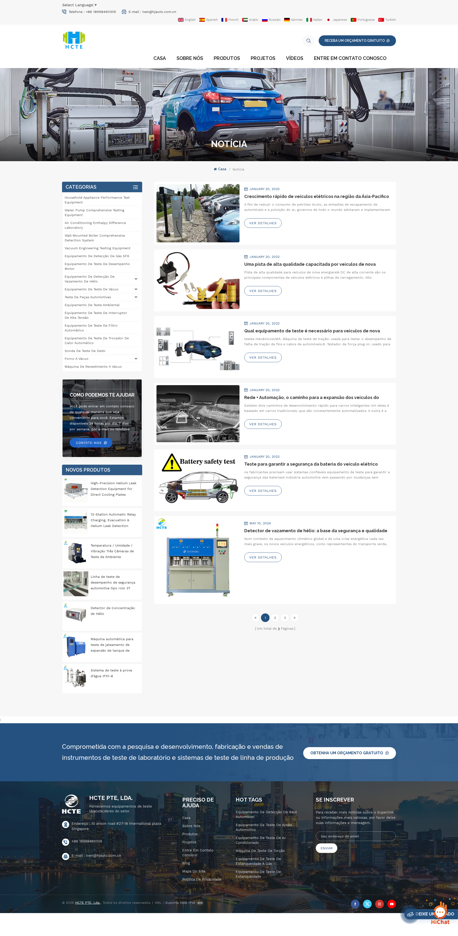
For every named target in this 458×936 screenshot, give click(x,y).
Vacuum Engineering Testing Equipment (97, 248)
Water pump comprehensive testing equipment (94, 212)
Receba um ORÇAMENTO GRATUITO (355, 41)
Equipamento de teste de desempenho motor (97, 266)
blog (186, 863)
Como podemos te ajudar (102, 395)
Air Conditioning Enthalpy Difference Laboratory (95, 225)
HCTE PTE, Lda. (111, 798)
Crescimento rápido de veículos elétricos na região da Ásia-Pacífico (316, 196)
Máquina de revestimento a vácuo (93, 366)
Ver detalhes (263, 223)
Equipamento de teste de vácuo (92, 289)
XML (158, 902)
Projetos (263, 58)
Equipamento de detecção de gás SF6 (97, 256)
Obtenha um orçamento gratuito (346, 753)
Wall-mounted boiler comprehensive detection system (95, 238)
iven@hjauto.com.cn (159, 12)
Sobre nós (190, 58)
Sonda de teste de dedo (85, 351)
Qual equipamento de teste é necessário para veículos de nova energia (312, 331)
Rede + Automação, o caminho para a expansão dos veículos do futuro (311, 397)
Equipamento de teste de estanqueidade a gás (258, 861)
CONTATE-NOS (89, 443)
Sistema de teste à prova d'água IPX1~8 (111, 673)
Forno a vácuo (76, 359)
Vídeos (294, 58)
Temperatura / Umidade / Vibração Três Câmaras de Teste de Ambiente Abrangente (112, 551)
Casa (159, 58)
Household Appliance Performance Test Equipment (97, 200)
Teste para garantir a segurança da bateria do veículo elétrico (311, 464)
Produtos (227, 58)
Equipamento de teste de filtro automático (91, 328)
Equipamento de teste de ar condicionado (261, 840)
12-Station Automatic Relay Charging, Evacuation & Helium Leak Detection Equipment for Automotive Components (113, 520)
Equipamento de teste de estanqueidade (258, 874)
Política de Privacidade (202, 879)
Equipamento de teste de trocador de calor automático (97, 340)
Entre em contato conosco (350, 58)
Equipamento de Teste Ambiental (92, 305)
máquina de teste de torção (260, 851)
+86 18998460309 (101, 12)
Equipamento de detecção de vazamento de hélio (89, 279)
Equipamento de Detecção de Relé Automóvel (266, 814)
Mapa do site (193, 871)
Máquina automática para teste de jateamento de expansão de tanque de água (112, 645)
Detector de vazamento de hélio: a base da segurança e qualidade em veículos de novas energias (315, 531)
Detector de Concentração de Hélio (113, 611)
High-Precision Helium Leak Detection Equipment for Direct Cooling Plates (113, 488)
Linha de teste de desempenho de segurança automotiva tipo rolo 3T (113, 582)
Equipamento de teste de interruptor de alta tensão (96, 315)
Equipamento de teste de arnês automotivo (264, 827)
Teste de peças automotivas (88, 297)
